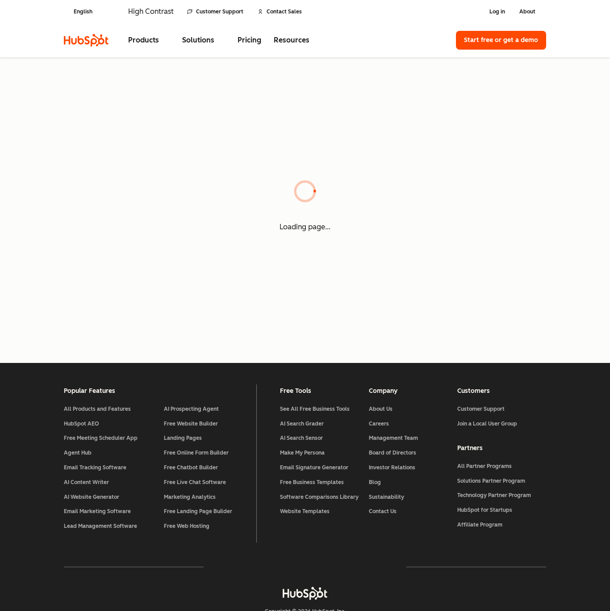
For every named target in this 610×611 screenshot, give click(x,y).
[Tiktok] (383, 566)
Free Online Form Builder (196, 453)
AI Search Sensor (301, 438)
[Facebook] (227, 566)
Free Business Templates (312, 482)
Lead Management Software (100, 526)
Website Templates (305, 511)
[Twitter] (305, 566)
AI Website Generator (91, 497)
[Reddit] (357, 566)
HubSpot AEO (81, 424)
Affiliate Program (479, 525)
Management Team (393, 438)
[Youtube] (279, 566)
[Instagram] (253, 566)
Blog (375, 482)
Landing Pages (183, 438)
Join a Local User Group (487, 424)
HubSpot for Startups (484, 510)
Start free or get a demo (501, 40)
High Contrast (151, 11)
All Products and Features (97, 409)
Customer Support (219, 11)
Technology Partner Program (494, 495)
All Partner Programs (484, 466)
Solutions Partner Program (491, 481)
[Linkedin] (331, 566)
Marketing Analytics (190, 497)
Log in (497, 11)
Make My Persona (302, 453)
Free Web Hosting (186, 526)
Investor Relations (392, 467)
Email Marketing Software (97, 511)
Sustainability (386, 497)
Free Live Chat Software (195, 482)
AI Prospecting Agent (191, 409)
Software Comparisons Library (319, 497)
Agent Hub (78, 453)
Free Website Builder (191, 424)
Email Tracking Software (95, 467)
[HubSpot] (86, 40)
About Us (381, 409)
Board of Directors (392, 453)
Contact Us (383, 511)
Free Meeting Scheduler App (101, 438)
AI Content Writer (86, 482)
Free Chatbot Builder (191, 467)
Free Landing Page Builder (198, 511)
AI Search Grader (302, 424)
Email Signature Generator (314, 467)
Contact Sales (284, 11)
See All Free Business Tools (315, 409)
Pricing (249, 40)
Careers (379, 424)
